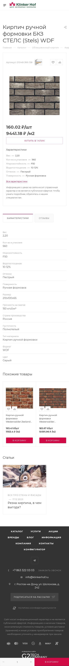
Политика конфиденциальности (37, 608)
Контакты (46, 543)
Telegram (34, 560)
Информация (51, 537)
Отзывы (44, 218)
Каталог (17, 531)
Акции (53, 531)
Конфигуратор (34, 549)
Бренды (13, 537)
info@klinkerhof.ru (37, 577)
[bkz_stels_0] (34, 96)
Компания (23, 543)
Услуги (36, 531)
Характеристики (18, 218)
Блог (30, 537)
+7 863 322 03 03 (23, 570)
